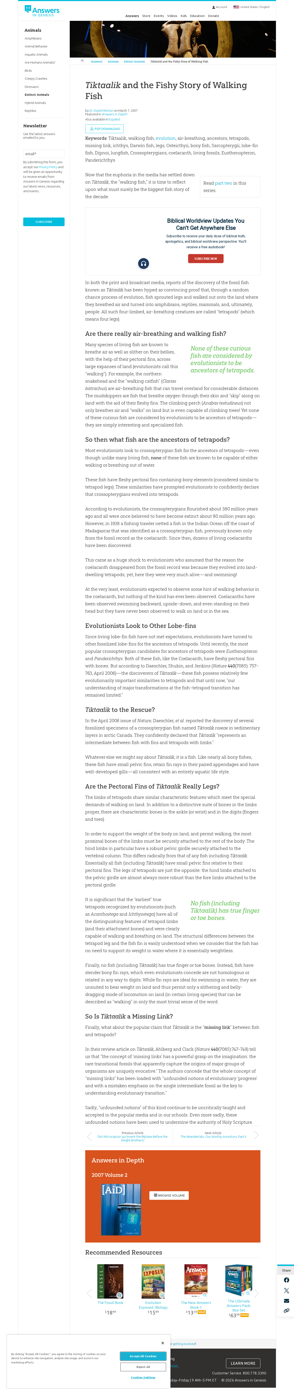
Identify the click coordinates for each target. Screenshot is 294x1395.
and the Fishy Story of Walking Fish (179, 61)
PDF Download (107, 129)
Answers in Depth (114, 114)
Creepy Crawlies (36, 78)
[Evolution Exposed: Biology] (153, 1281)
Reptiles (30, 111)
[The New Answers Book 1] (196, 1281)
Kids (184, 16)
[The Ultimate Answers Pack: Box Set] (239, 1280)
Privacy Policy (48, 167)
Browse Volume (171, 1195)
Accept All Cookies (143, 1356)
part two (223, 183)
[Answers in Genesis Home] (42, 11)
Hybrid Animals (35, 103)
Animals (113, 61)
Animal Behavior (36, 46)
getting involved (184, 1344)
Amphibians (33, 38)
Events (159, 16)
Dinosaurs (32, 86)
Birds (28, 70)
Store (146, 16)
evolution (166, 138)
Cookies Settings (143, 1377)
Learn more (243, 1363)
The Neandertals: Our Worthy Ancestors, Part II (213, 1136)
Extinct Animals (134, 61)
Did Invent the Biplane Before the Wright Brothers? (133, 1138)
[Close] (162, 1343)
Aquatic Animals (36, 54)
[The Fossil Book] (110, 1281)
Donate (213, 16)
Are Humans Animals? (40, 62)
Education (197, 16)
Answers (132, 16)
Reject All (143, 1366)
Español (114, 119)
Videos (172, 16)
